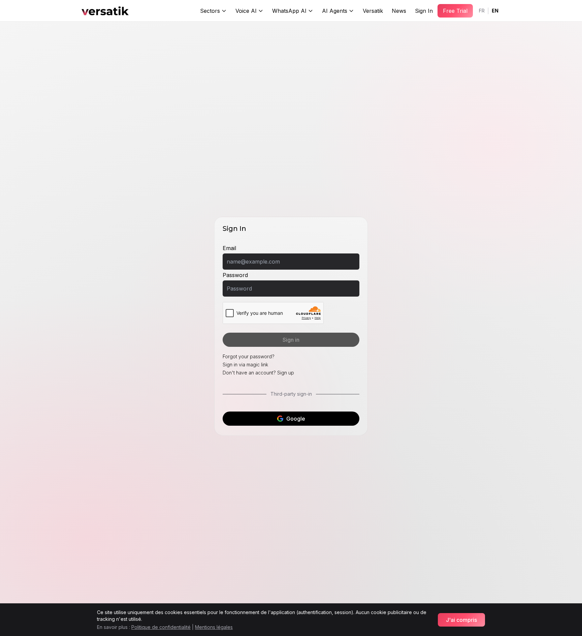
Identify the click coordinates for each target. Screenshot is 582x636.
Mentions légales (214, 627)
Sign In (424, 10)
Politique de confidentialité (161, 627)
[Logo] (105, 11)
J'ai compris (461, 619)
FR (482, 10)
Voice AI (246, 10)
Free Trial (455, 10)
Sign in (291, 339)
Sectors (210, 10)
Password (235, 275)
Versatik (373, 10)
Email (229, 248)
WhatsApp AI (289, 10)
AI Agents (334, 10)
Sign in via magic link (245, 364)
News (399, 10)
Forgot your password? (248, 356)
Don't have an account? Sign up (258, 372)
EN (495, 10)
